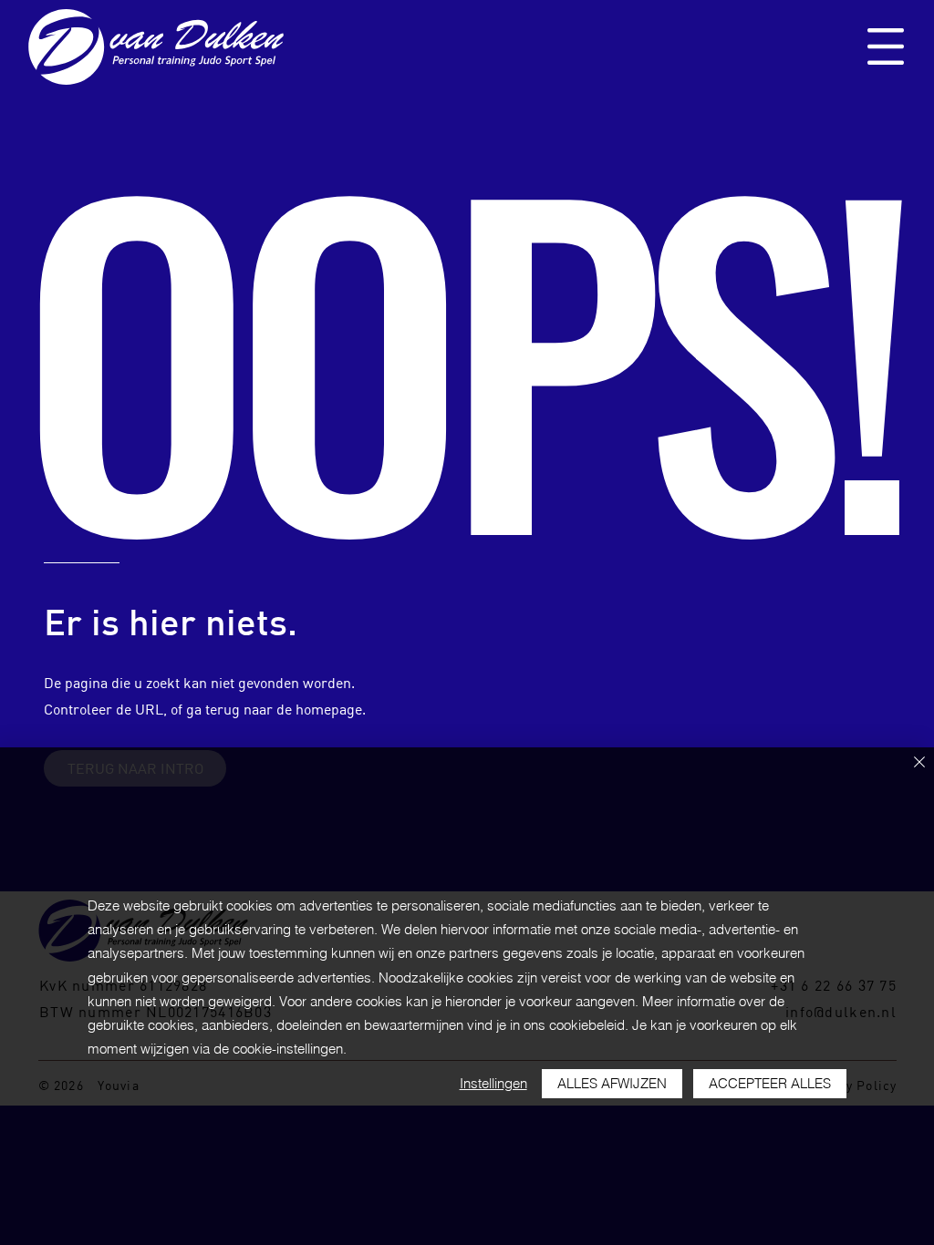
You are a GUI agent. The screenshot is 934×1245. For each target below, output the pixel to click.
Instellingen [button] (493, 1083)
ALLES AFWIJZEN (612, 1083)
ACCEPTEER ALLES (770, 1083)
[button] (885, 46)
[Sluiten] (919, 763)
